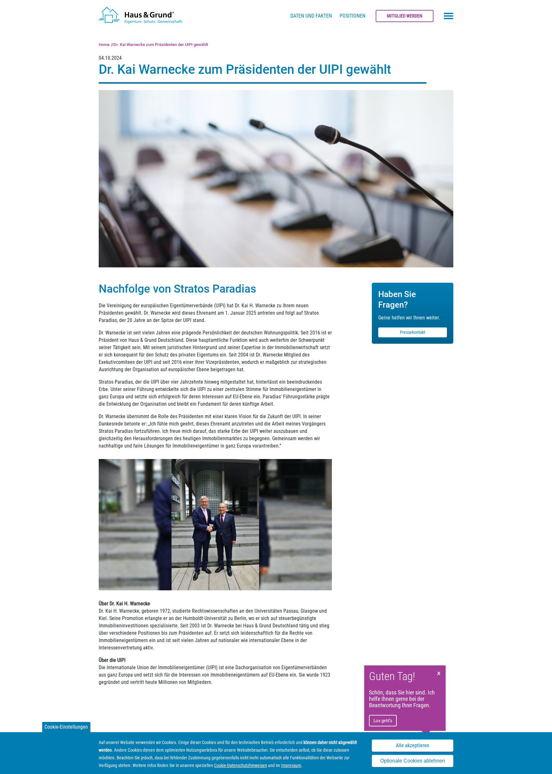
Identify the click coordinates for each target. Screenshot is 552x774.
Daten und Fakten (311, 16)
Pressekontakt (412, 332)
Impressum (291, 765)
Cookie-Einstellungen (66, 727)
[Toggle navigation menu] (448, 16)
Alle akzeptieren (412, 745)
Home (104, 44)
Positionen (352, 16)
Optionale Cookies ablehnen (412, 760)
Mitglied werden (404, 16)
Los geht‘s (382, 721)
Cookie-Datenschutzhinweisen (240, 765)
